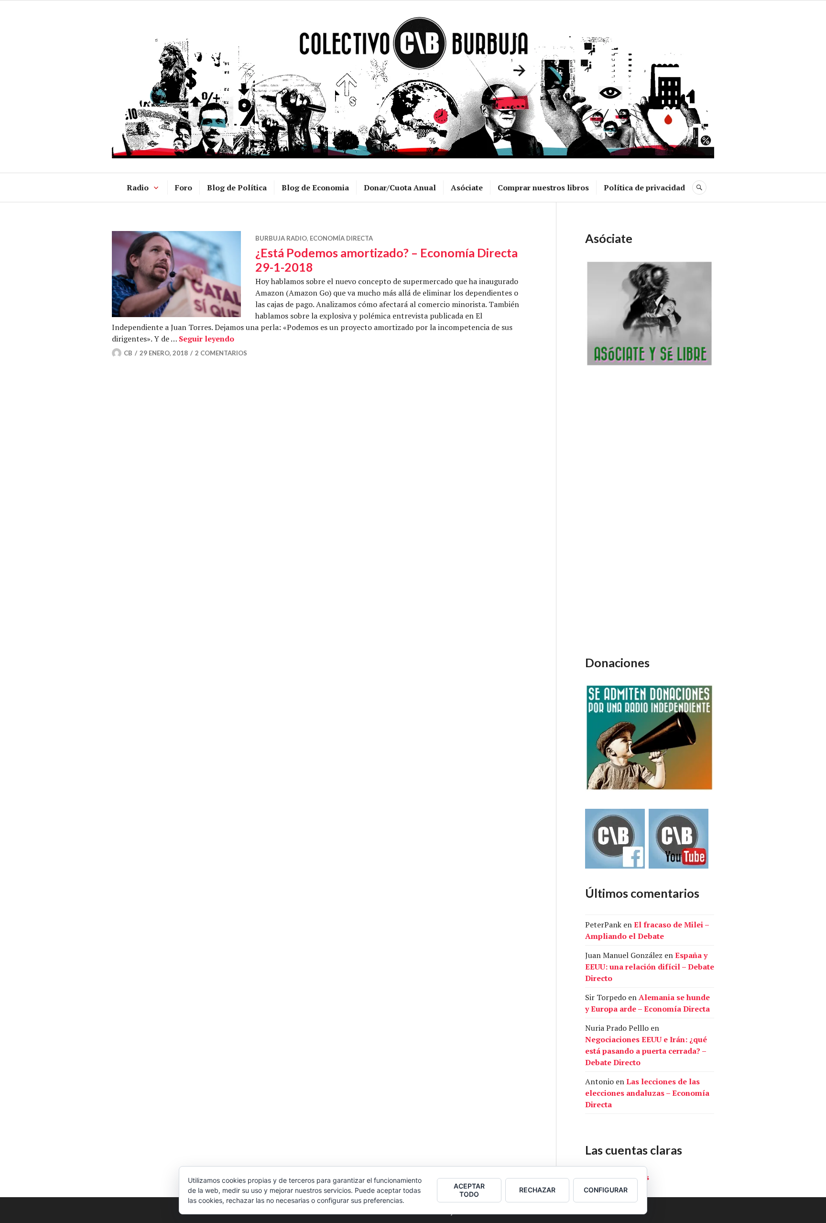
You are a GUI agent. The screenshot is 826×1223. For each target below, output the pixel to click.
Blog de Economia (315, 187)
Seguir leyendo (206, 338)
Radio (138, 187)
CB (128, 353)
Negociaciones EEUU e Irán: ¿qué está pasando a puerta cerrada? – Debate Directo (646, 1051)
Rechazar (537, 1190)
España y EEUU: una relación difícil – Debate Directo (649, 966)
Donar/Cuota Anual (400, 187)
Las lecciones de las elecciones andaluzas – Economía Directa (647, 1093)
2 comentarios (221, 353)
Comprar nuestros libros (543, 187)
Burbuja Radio (281, 238)
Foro (183, 187)
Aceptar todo (469, 1190)
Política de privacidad (644, 187)
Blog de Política (237, 187)
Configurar (606, 1190)
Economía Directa (341, 238)
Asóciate (467, 187)
